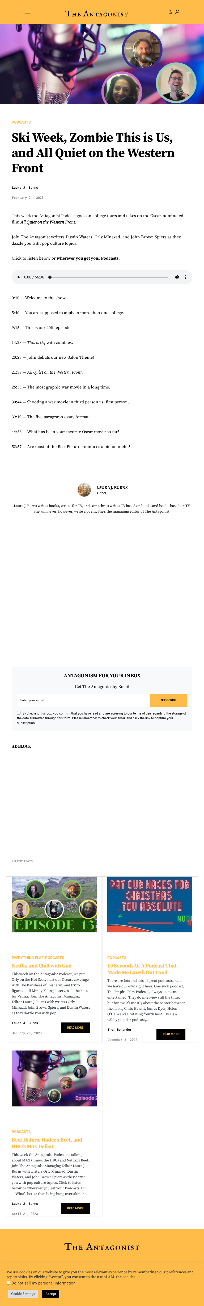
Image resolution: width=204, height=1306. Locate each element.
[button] (27, 12)
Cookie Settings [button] (23, 1294)
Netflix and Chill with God (42, 966)
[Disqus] (102, 586)
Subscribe (168, 700)
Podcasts (21, 122)
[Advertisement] (54, 806)
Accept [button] (50, 1294)
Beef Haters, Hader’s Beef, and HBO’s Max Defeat (47, 1143)
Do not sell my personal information (43, 1283)
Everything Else (27, 958)
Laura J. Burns (25, 187)
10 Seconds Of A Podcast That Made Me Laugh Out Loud (141, 969)
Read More (75, 1027)
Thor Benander (120, 1029)
